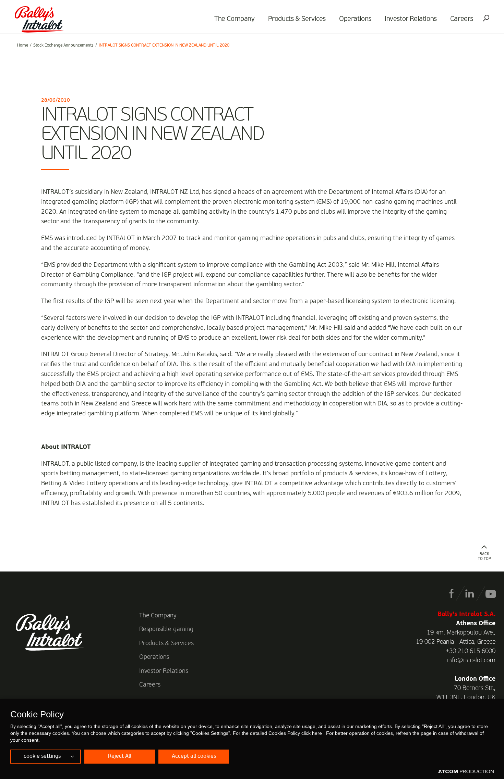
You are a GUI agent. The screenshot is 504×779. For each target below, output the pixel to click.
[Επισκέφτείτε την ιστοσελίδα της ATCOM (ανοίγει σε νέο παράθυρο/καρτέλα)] (466, 772)
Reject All (119, 756)
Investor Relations (411, 19)
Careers (461, 19)
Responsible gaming (166, 629)
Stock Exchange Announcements (63, 45)
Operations (355, 19)
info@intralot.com (471, 660)
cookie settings (42, 756)
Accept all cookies (194, 756)
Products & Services (297, 19)
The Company (234, 19)
